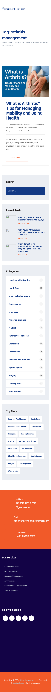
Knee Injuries (15, 304)
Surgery (9, 131)
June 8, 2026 (22, 238)
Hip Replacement (11, 571)
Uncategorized (15, 383)
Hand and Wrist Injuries (19, 280)
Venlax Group (18, 683)
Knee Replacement (12, 566)
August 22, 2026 (24, 223)
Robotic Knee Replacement (15, 586)
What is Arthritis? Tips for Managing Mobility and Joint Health (24, 111)
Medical (12, 328)
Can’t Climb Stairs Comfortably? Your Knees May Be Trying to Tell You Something (30, 248)
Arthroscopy (9, 581)
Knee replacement (17, 320)
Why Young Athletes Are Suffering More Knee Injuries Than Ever (31, 232)
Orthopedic (32, 128)
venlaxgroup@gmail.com (20, 124)
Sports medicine (11, 591)
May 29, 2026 (23, 255)
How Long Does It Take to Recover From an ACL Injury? (31, 218)
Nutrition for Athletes (19, 335)
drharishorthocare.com (29, 680)
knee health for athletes (20, 296)
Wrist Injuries (15, 391)
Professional (14, 351)
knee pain (13, 312)
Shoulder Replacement (19, 359)
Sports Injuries (15, 367)
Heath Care (22, 128)
